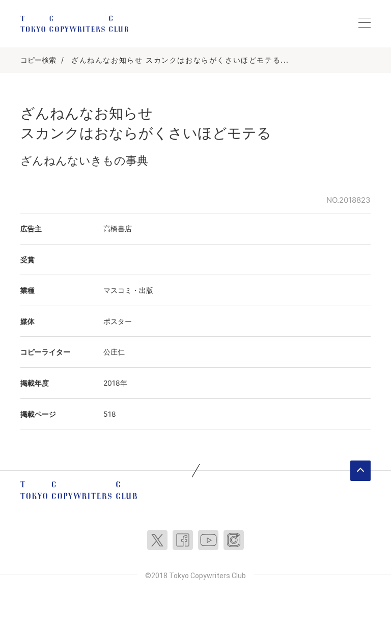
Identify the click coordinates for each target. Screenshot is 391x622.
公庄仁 (114, 351)
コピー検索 (38, 60)
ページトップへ (360, 471)
